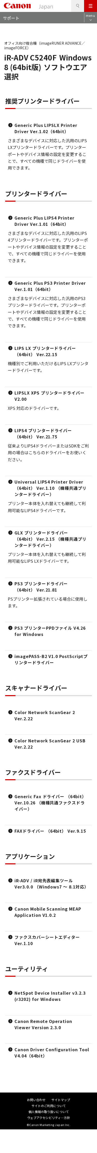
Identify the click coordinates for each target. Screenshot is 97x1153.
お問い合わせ (36, 1099)
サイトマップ (60, 1099)
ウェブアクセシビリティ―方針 (48, 1117)
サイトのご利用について (49, 1105)
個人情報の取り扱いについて (48, 1111)
